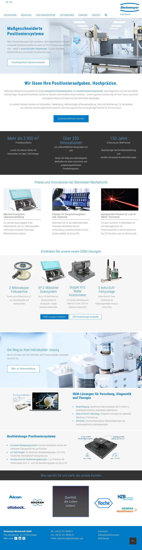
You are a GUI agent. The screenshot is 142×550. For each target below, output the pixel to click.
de (7, 2)
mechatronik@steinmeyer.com (70, 538)
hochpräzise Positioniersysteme (58, 91)
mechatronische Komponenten (89, 91)
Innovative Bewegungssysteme (23, 445)
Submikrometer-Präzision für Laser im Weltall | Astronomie (118, 215)
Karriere (83, 15)
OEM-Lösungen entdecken (54, 316)
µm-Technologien (17, 452)
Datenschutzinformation (108, 535)
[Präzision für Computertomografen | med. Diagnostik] (71, 209)
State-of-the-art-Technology (88, 413)
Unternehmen (67, 15)
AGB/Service (103, 538)
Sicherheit (80, 421)
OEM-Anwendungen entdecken (86, 316)
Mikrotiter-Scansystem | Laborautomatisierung (14, 215)
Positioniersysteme (45, 15)
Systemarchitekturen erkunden (71, 118)
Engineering (10, 15)
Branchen (26, 15)
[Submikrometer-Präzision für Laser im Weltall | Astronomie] (119, 209)
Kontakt (96, 15)
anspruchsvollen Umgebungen (34, 48)
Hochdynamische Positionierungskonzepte (28, 459)
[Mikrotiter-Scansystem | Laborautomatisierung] (22, 209)
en (11, 2)
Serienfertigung (82, 406)
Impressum (103, 531)
